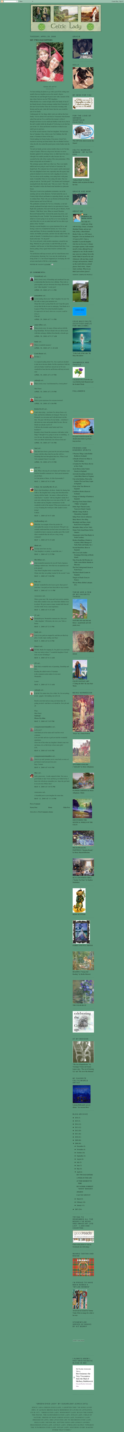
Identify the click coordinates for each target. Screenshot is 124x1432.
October (79, 1153)
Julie (85, 214)
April (78, 1172)
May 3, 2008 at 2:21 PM (44, 626)
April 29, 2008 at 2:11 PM (45, 290)
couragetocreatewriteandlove (43, 727)
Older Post (66, 807)
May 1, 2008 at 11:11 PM (44, 590)
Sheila (36, 545)
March (79, 1199)
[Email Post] (52, 264)
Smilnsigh (37, 716)
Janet (35, 448)
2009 (76, 1140)
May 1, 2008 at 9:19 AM (44, 540)
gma (35, 467)
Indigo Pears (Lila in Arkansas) (82, 517)
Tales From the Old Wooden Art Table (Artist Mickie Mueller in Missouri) (83, 562)
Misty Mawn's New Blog (80, 519)
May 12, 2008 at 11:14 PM (45, 798)
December (80, 1146)
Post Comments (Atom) (45, 812)
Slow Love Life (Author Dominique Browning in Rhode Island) (83, 554)
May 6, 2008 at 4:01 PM (44, 750)
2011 (76, 1134)
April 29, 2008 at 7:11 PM (45, 319)
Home (50, 807)
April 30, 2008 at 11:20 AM (46, 348)
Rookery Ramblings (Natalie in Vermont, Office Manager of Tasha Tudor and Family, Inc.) (82, 542)
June (78, 1165)
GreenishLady (38, 276)
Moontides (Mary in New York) (82, 527)
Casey (36, 397)
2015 (76, 1121)
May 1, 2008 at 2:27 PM (44, 554)
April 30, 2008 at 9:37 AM (45, 336)
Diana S (36, 646)
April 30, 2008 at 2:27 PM (45, 375)
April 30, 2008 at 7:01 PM (45, 443)
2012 (76, 1130)
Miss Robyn (38, 560)
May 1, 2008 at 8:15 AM (44, 481)
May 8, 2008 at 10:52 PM (44, 787)
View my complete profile (82, 274)
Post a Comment (35, 804)
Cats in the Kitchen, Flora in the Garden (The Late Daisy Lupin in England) (83, 481)
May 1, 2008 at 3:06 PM (44, 576)
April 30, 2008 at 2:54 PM (45, 392)
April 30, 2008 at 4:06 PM (45, 403)
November (80, 1149)
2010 (76, 1137)
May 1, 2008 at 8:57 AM (44, 516)
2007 (76, 1209)
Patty (35, 581)
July (78, 1162)
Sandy (36, 342)
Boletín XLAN (39, 409)
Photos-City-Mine (39, 718)
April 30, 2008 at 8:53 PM (45, 462)
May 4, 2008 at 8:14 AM (44, 658)
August (79, 1159)
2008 (76, 1143)
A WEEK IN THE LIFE (84, 1178)
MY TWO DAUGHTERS (85, 1175)
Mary (36, 773)
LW (35, 663)
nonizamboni (38, 295)
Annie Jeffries (38, 325)
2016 (76, 1118)
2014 (76, 1124)
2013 (76, 1127)
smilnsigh (37, 380)
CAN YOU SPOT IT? (83, 1195)
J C (35, 615)
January (79, 1205)
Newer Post (33, 807)
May (78, 1169)
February (80, 1202)
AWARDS (80, 1192)
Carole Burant (38, 353)
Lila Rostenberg (39, 521)
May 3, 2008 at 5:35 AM (44, 610)
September (80, 1156)
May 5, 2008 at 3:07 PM (44, 721)
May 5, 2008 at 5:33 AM (44, 684)
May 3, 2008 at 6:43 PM (44, 641)
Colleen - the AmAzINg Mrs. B (44, 487)
